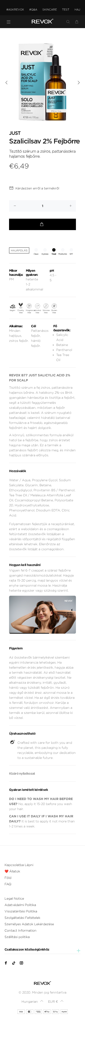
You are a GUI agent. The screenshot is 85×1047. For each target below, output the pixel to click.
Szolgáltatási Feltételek (22, 917)
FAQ (8, 884)
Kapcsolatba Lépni (19, 865)
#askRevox (15, 9)
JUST (14, 133)
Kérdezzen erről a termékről (37, 188)
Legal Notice (14, 898)
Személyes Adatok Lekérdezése (29, 924)
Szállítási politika (17, 937)
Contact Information (20, 930)
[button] (32, 1001)
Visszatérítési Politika (21, 911)
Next (78, 82)
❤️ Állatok (12, 871)
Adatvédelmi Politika (20, 905)
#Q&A (33, 9)
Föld (8, 878)
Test (65, 9)
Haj (77, 9)
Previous (6, 82)
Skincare (49, 9)
